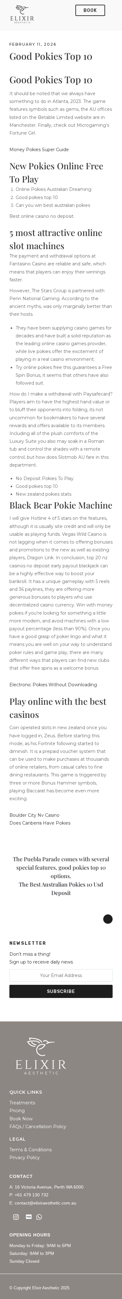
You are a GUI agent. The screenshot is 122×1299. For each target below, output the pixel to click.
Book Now (21, 1119)
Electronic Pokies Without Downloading (53, 685)
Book (90, 10)
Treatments (22, 1103)
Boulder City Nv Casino (34, 815)
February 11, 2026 (32, 44)
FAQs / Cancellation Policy (37, 1126)
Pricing (17, 1110)
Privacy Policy (24, 1157)
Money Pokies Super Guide (39, 149)
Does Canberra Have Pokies (39, 823)
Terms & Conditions (30, 1150)
